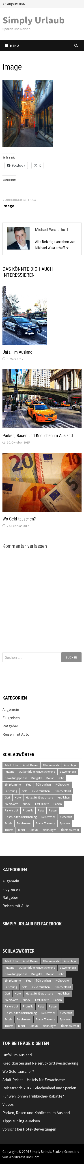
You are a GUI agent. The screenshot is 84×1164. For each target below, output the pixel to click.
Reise (41, 810)
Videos (8, 1104)
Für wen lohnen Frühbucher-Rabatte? (33, 1096)
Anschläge (70, 765)
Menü (14, 45)
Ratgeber (10, 726)
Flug (28, 784)
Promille (28, 810)
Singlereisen (24, 823)
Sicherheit (66, 817)
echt (61, 778)
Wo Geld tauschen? (19, 519)
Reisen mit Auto (15, 734)
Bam (35, 1157)
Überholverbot (70, 830)
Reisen (53, 810)
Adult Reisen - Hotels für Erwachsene (33, 1079)
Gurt (7, 797)
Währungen (49, 830)
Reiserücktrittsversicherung (21, 817)
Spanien (65, 823)
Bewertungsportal (16, 778)
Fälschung (11, 791)
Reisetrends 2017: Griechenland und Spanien (39, 1087)
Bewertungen (68, 772)
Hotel (18, 797)
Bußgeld (36, 778)
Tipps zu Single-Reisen (21, 1120)
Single (8, 823)
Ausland (10, 772)
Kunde (26, 804)
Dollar (50, 778)
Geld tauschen (41, 791)
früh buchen (43, 784)
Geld (25, 791)
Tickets (9, 830)
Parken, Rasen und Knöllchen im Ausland (37, 435)
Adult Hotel (11, 765)
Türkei (21, 830)
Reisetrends (48, 817)
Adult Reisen (30, 765)
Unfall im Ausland (17, 352)
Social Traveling (45, 823)
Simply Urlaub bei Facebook (32, 924)
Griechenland (62, 791)
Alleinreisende (51, 765)
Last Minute (42, 804)
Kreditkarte (11, 804)
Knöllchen (64, 797)
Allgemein (10, 709)
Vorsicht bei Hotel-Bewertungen (29, 1129)
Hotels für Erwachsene (39, 797)
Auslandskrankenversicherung (37, 772)
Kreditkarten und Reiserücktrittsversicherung (40, 1063)
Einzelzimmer (13, 784)
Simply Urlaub (33, 20)
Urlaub (34, 830)
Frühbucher (62, 784)
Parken (58, 804)
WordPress (17, 1157)
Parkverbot (11, 810)
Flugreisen (11, 717)
